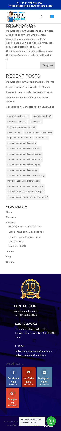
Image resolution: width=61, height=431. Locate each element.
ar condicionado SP (42, 116)
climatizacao (35, 121)
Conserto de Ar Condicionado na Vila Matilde (30, 106)
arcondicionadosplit (16, 121)
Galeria (10, 251)
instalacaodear (14, 132)
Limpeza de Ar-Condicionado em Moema (28, 87)
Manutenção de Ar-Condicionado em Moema (30, 81)
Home (9, 212)
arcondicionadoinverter (18, 116)
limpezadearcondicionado (19, 138)
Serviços (10, 222)
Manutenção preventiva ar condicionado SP (27, 197)
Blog (8, 256)
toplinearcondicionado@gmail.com (33, 351)
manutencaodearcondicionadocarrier (24, 154)
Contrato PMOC (17, 246)
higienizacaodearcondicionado (21, 127)
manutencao (41, 138)
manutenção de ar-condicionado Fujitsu (25, 191)
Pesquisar (47, 65)
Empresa (11, 217)
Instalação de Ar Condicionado (25, 226)
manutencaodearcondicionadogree (23, 165)
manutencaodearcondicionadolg (22, 170)
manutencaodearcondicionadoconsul (24, 159)
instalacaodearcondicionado (38, 132)
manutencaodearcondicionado (21, 143)
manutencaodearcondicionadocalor (23, 148)
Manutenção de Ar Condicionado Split (21, 26)
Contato (10, 262)
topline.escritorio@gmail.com (30, 354)
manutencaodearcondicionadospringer (25, 186)
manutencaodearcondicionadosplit (23, 181)
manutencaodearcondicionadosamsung (25, 175)
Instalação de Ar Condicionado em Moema (29, 92)
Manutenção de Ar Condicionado (26, 231)
